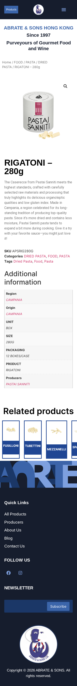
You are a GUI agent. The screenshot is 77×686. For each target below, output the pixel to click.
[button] (63, 9)
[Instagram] (20, 573)
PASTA (30, 62)
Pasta (48, 261)
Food (38, 261)
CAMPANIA (14, 300)
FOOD (18, 62)
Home (6, 62)
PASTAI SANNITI (18, 384)
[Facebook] (8, 573)
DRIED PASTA (35, 256)
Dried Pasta (22, 261)
